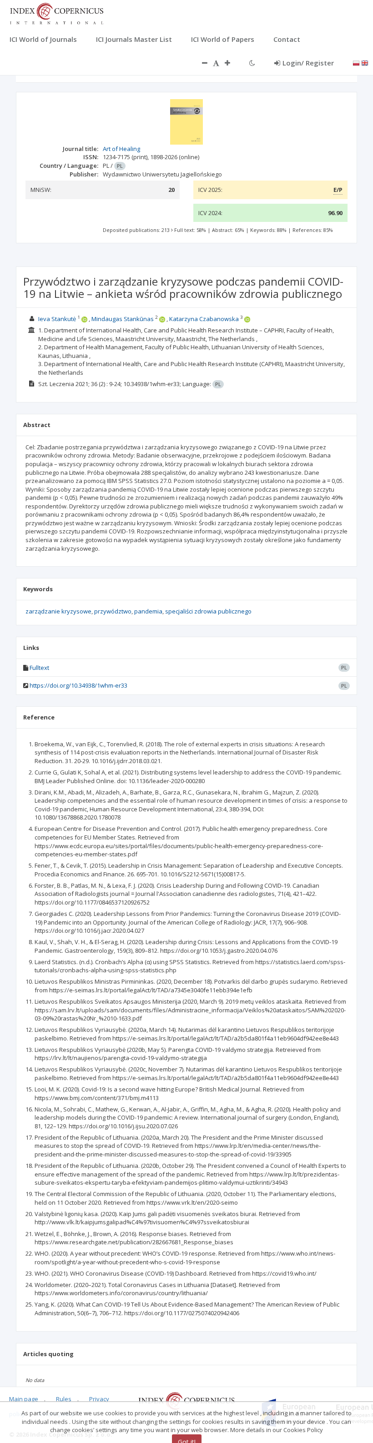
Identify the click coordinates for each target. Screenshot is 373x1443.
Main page (23, 1399)
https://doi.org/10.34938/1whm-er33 (78, 685)
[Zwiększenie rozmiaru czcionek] (232, 63)
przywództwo (112, 611)
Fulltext (39, 668)
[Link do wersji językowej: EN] (364, 62)
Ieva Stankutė (57, 319)
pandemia (148, 611)
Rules (63, 1399)
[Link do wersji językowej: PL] (356, 62)
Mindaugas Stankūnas (122, 319)
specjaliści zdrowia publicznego (208, 611)
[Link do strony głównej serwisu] (56, 13)
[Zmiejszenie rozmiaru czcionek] (200, 63)
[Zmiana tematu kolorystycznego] (252, 63)
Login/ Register (308, 62)
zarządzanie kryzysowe (58, 611)
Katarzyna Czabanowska (204, 319)
